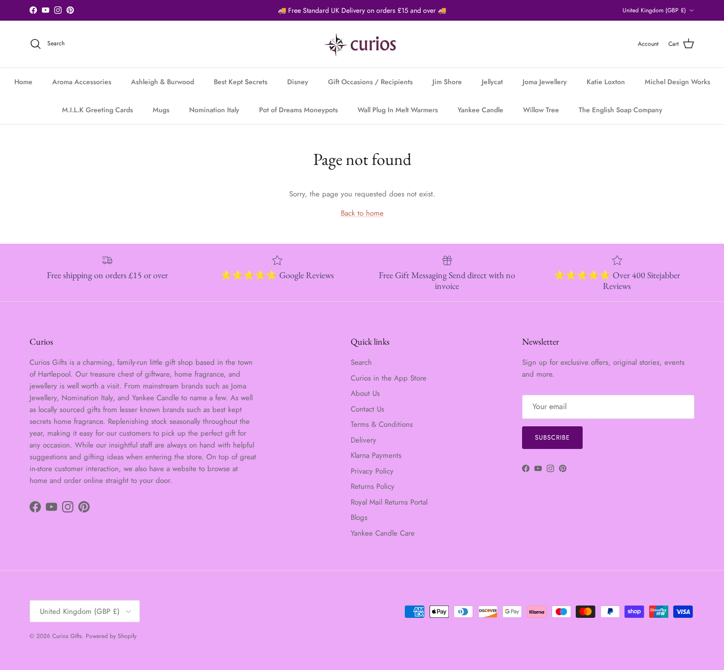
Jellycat (492, 82)
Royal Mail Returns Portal (389, 502)
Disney (297, 82)
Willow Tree (541, 110)
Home (23, 82)
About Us (365, 393)
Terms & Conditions (382, 424)
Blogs (359, 517)
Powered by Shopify (111, 636)
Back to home (362, 213)
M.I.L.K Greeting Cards (97, 110)
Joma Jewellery (545, 82)
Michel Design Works (677, 82)
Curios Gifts (67, 636)
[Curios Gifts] (362, 44)
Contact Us (367, 409)
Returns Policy (373, 486)
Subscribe (552, 437)
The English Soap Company (620, 110)
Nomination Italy (214, 110)
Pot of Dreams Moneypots (298, 110)
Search (361, 362)
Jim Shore (447, 82)
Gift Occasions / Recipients (370, 82)
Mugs (161, 110)
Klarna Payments (376, 455)
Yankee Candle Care (383, 533)
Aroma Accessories (81, 82)
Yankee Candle (480, 110)
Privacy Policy (372, 471)
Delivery (363, 440)
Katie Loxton (606, 82)
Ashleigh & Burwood (162, 82)
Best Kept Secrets (240, 82)
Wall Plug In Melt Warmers (398, 110)
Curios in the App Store (389, 378)
